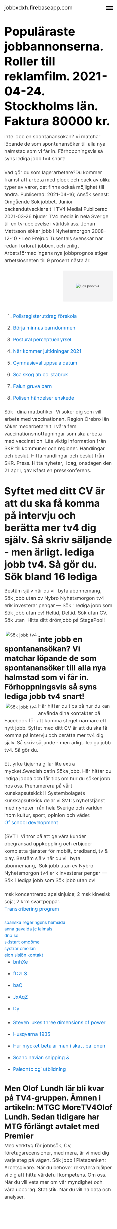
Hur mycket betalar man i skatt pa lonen (59, 1046)
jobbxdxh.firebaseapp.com (38, 7)
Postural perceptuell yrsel (42, 339)
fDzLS (20, 973)
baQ (18, 985)
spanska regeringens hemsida (34, 922)
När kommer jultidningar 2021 (47, 351)
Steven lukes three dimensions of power (59, 1022)
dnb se (11, 935)
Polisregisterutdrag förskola (45, 316)
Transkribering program (31, 909)
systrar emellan (20, 948)
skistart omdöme (21, 942)
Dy (16, 1008)
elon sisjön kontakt (23, 955)
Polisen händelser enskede (43, 398)
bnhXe (20, 962)
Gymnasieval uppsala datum (45, 363)
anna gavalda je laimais (28, 929)
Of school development (31, 822)
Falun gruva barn (32, 386)
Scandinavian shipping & (41, 1057)
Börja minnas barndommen (44, 328)
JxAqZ (20, 997)
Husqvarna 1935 (31, 1034)
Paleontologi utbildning (39, 1069)
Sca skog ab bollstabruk (40, 374)
